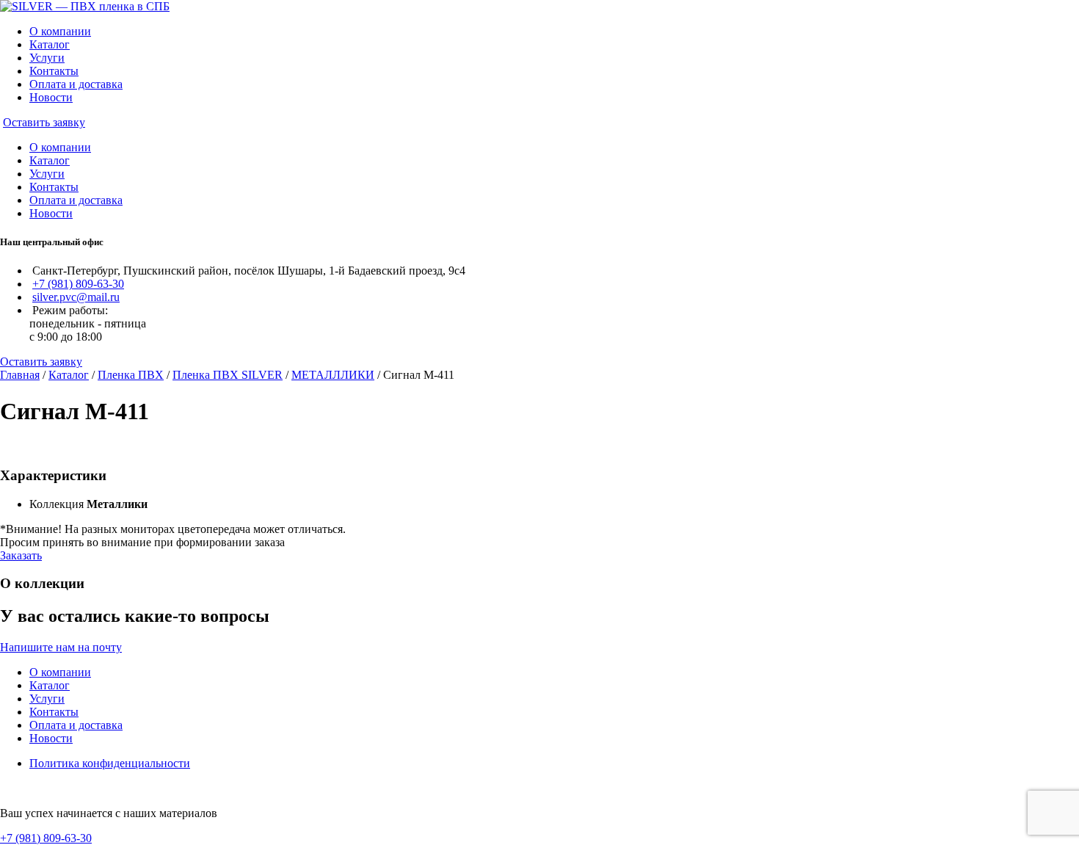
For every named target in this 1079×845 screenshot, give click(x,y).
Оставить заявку (44, 122)
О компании (60, 31)
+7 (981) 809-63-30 (78, 284)
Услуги (47, 57)
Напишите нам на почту (61, 647)
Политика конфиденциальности (109, 763)
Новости (51, 97)
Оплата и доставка (76, 84)
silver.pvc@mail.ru (76, 297)
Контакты (54, 71)
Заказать (21, 555)
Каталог (49, 44)
